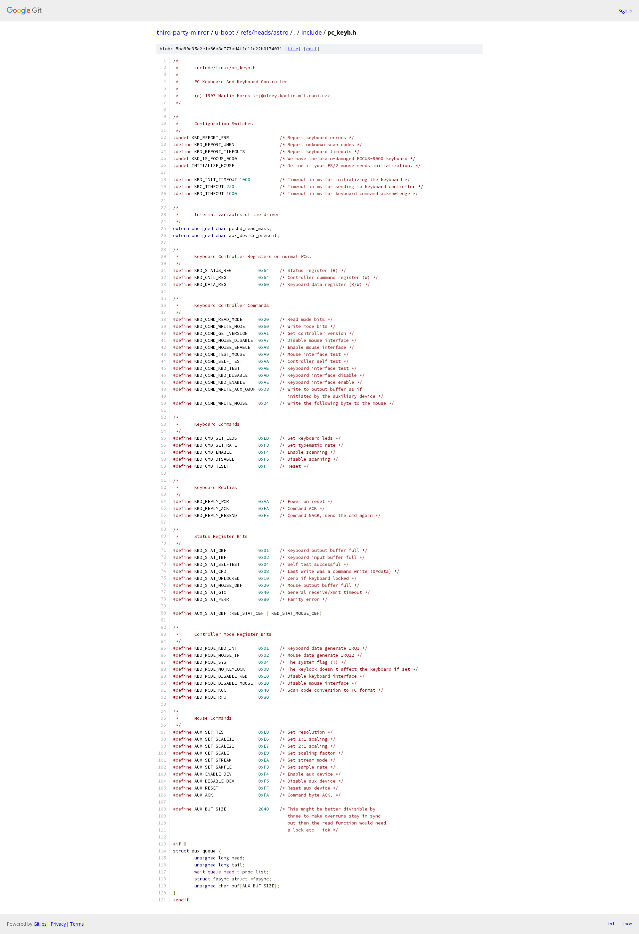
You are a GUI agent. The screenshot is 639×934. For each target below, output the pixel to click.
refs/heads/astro (264, 32)
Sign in (625, 10)
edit (311, 49)
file (293, 49)
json (627, 924)
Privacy (58, 924)
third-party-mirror (182, 32)
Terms (77, 924)
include (311, 32)
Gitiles (40, 924)
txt (611, 924)
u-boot (225, 32)
